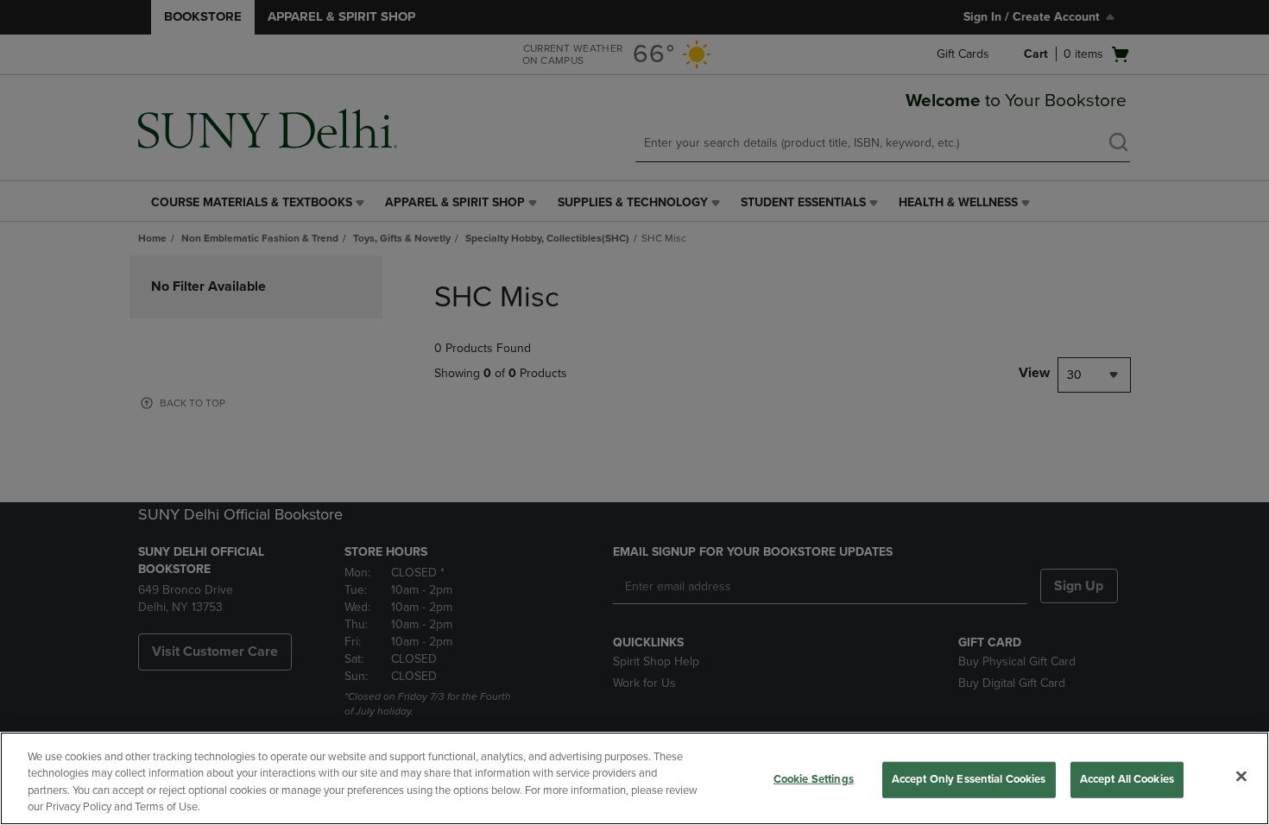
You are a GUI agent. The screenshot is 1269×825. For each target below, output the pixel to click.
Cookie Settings (813, 779)
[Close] (1241, 776)
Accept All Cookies (1127, 779)
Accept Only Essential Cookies (969, 779)
